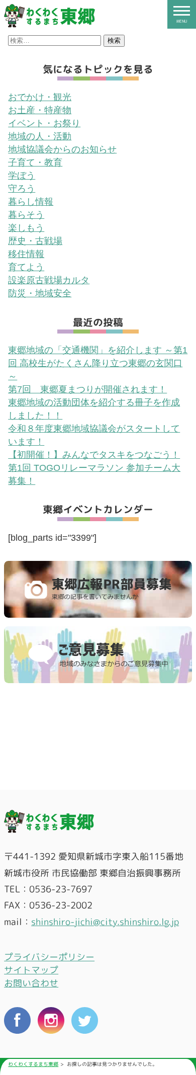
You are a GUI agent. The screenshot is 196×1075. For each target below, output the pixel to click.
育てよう (26, 267)
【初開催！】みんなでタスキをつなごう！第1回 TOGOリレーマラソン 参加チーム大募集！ (94, 468)
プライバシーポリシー (49, 957)
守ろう (21, 189)
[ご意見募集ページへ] (98, 655)
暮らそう (26, 215)
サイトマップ (31, 970)
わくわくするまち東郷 (33, 1064)
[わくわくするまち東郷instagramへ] (51, 1022)
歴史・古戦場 (35, 241)
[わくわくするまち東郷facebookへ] (17, 1022)
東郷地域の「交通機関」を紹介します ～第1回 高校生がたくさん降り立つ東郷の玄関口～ (97, 363)
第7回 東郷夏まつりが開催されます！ (87, 389)
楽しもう (26, 228)
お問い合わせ (31, 983)
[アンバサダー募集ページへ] (98, 589)
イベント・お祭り (44, 123)
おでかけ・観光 (39, 97)
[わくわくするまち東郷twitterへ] (84, 1022)
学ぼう (21, 176)
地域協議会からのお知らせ (62, 149)
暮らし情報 (30, 202)
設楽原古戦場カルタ (48, 280)
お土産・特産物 (39, 110)
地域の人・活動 (39, 136)
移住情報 (26, 254)
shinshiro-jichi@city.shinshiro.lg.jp (105, 922)
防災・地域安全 (39, 293)
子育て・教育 (35, 162)
